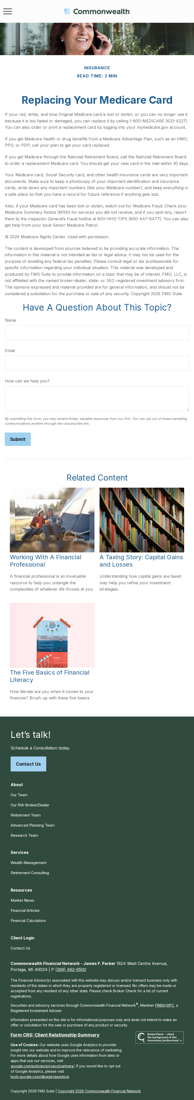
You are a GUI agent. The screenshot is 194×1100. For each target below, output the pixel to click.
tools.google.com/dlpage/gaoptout (40, 1076)
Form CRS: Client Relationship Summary (55, 1035)
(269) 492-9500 (70, 969)
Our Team (19, 794)
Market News (22, 900)
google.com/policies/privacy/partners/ (42, 1066)
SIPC (170, 1005)
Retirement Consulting (30, 872)
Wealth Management (28, 862)
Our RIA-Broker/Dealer (30, 805)
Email (10, 350)
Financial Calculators (28, 920)
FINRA (160, 1005)
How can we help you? (27, 380)
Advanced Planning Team (33, 825)
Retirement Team (26, 815)
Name (10, 320)
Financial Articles (25, 910)
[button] (17, 784)
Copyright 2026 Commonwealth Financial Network (99, 1091)
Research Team (24, 835)
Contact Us (28, 764)
